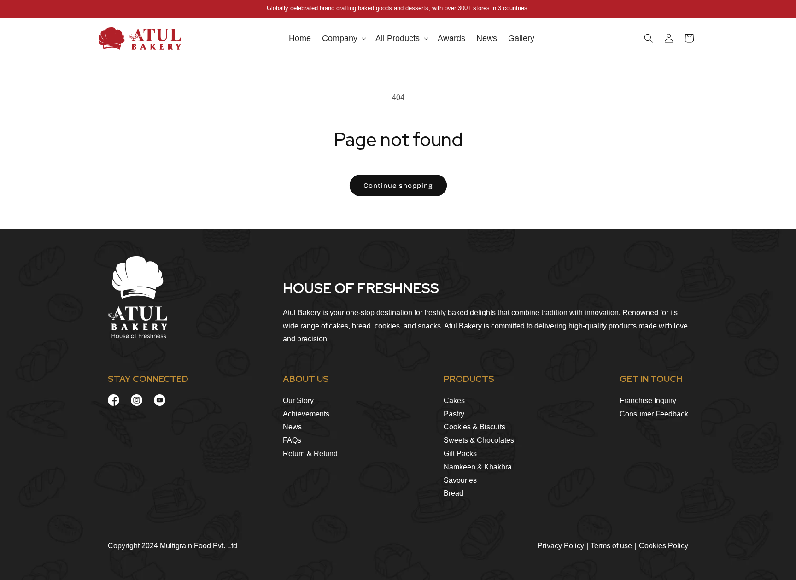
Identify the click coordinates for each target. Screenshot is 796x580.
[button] (343, 38)
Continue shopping (398, 186)
